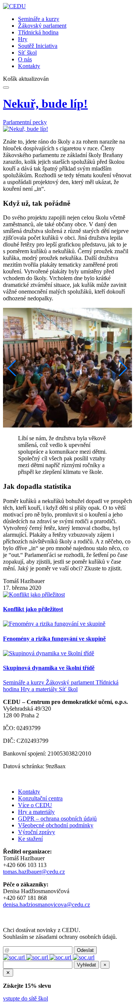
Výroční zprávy (36, 832)
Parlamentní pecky (25, 122)
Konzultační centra (40, 798)
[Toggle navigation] (6, 87)
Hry (22, 39)
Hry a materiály (40, 689)
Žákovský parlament (42, 25)
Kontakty (29, 66)
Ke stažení (30, 839)
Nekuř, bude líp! (45, 103)
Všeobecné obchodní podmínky (55, 825)
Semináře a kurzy (38, 19)
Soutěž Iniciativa (37, 46)
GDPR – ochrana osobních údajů (57, 818)
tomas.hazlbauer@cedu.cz (34, 871)
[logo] (14, 6)
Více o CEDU (35, 805)
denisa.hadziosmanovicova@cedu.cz (46, 904)
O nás (25, 59)
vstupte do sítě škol (25, 998)
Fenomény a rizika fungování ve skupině (54, 638)
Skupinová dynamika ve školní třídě (48, 668)
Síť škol (27, 52)
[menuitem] (75, 19)
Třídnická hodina (38, 32)
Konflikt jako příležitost (33, 609)
